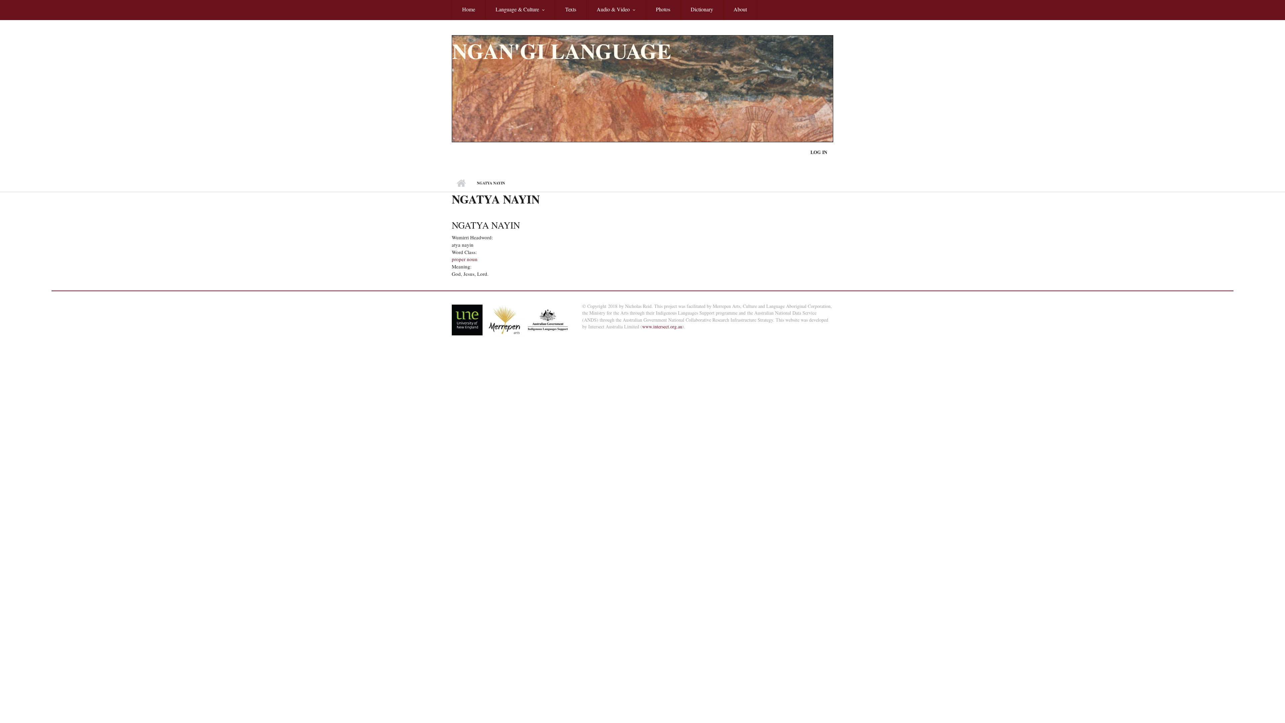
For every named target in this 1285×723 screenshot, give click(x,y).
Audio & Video (608, 13)
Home (468, 9)
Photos (663, 9)
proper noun (465, 259)
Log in (818, 152)
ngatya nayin (486, 225)
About (740, 9)
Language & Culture (512, 13)
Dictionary (702, 9)
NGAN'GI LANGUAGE (561, 50)
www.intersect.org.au (662, 326)
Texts (570, 9)
